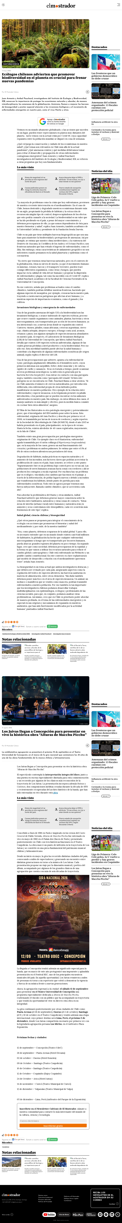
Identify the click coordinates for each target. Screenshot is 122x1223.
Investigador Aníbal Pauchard (41, 634)
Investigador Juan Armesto (62, 634)
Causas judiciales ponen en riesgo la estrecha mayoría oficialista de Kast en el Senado (37, 190)
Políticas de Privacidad (45, 1201)
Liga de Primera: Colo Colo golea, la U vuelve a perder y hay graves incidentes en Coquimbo (106, 201)
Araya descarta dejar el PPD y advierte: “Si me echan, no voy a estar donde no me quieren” (72, 179)
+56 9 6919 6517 (6, 1202)
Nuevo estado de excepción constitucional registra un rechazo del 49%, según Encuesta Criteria (70, 191)
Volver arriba (6, 1214)
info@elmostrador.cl (16, 1202)
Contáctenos (67, 1200)
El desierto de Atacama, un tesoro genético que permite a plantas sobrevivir (11, 657)
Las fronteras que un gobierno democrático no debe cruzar (104, 76)
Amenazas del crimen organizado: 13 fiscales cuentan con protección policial (105, 106)
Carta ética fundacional (45, 1197)
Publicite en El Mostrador (71, 1196)
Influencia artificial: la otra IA (105, 123)
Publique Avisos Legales (71, 1198)
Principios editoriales (44, 1199)
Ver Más (105, 139)
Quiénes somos (42, 1195)
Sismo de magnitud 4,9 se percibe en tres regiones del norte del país (36, 179)
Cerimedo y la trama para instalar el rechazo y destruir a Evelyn (105, 132)
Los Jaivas (5, 1147)
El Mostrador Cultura (11, 92)
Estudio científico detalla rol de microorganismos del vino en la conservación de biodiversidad (55, 657)
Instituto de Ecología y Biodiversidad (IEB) (16, 634)
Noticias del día (102, 171)
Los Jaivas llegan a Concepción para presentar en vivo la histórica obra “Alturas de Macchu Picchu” (105, 216)
